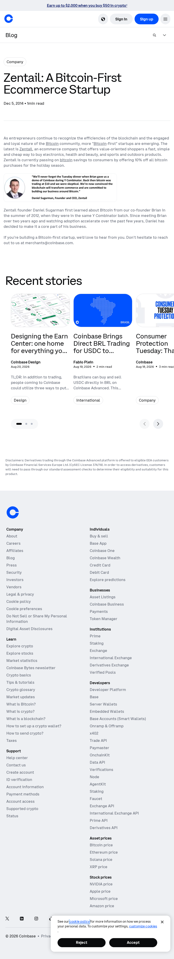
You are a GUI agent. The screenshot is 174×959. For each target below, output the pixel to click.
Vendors (14, 587)
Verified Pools (103, 672)
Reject (81, 942)
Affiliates (14, 550)
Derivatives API (104, 827)
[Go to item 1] (19, 424)
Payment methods (22, 794)
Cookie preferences (24, 608)
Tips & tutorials (20, 682)
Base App (98, 543)
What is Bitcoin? (21, 704)
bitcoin (66, 160)
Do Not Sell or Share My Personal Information (36, 619)
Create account (20, 772)
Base (94, 697)
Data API (97, 762)
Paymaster (99, 747)
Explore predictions (108, 579)
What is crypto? (20, 711)
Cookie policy (18, 601)
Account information (25, 787)
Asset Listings (103, 597)
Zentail (25, 149)
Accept (133, 942)
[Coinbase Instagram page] (36, 919)
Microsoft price (104, 898)
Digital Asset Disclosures (29, 628)
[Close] (162, 922)
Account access (20, 801)
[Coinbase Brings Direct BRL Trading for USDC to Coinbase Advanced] (102, 352)
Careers (13, 543)
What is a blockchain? (25, 718)
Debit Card (99, 572)
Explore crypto (19, 646)
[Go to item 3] (32, 424)
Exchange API (102, 806)
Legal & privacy (20, 594)
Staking (97, 643)
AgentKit (98, 784)
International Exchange (111, 658)
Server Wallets (103, 704)
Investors (15, 579)
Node (94, 777)
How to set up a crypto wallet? (33, 726)
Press (11, 565)
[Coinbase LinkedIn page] (22, 919)
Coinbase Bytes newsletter (31, 668)
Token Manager (103, 618)
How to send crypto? (24, 733)
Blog (10, 558)
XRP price (98, 867)
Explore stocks (19, 653)
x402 (94, 733)
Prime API (99, 820)
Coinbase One (102, 550)
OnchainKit (100, 755)
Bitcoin (52, 143)
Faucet (96, 798)
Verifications (101, 769)
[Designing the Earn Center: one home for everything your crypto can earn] (40, 352)
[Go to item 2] (26, 424)
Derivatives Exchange (109, 665)
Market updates (20, 697)
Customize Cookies (143, 926)
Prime (95, 636)
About (11, 536)
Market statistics (21, 660)
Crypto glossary (20, 689)
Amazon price (102, 906)
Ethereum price (104, 852)
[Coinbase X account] (7, 919)
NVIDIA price (101, 884)
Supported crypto (22, 808)
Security (14, 572)
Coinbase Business (107, 604)
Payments (99, 611)
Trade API (98, 740)
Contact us (16, 765)
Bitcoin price (101, 845)
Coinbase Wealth (105, 558)
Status (12, 816)
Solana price (101, 859)
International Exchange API (114, 813)
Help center (17, 757)
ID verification (19, 779)
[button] (165, 19)
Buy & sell (99, 536)
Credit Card (100, 565)
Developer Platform (108, 689)
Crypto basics (18, 675)
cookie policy (79, 921)
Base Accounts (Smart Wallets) (118, 718)
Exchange (98, 650)
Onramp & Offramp (106, 726)
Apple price (100, 891)
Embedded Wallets (107, 711)
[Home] (9, 19)
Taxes (11, 740)
